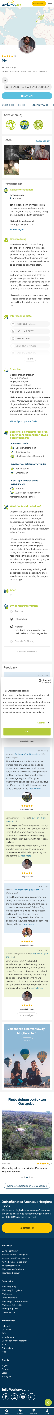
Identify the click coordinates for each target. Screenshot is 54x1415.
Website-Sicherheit (27, 651)
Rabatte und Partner (11, 1273)
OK (27, 731)
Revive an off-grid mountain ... (28, 754)
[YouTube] (14, 1396)
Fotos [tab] (21, 105)
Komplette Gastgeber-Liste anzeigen (27, 1185)
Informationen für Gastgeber (15, 1254)
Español (5, 1372)
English (5, 1365)
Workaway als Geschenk (13, 1269)
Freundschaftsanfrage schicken (29, 86)
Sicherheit (6, 1329)
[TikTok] (31, 1396)
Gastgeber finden (10, 1250)
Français (5, 1369)
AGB (4, 1344)
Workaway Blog (9, 1286)
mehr (27, 1040)
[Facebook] (5, 1396)
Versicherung (8, 1337)
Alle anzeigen (43, 140)
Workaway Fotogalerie (12, 1290)
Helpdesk (6, 1326)
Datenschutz (7, 1348)
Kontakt (28, 95)
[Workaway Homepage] (11, 3)
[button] (22, 1177)
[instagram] (23, 1396)
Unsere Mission (8, 1312)
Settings (41, 723)
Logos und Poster (9, 1297)
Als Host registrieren (11, 1265)
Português (6, 1376)
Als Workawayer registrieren (14, 1262)
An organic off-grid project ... (28, 889)
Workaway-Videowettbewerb (15, 1301)
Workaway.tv (7, 1294)
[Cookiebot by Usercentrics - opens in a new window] (39, 681)
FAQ (4, 1333)
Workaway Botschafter (12, 1305)
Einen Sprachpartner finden (24, 421)
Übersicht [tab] (8, 105)
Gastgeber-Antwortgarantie (15, 1340)
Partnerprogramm (10, 1308)
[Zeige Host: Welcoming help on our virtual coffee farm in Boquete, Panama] (27, 1134)
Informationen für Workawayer (16, 1258)
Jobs (4, 1351)
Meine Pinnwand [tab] (39, 105)
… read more (35, 788)
